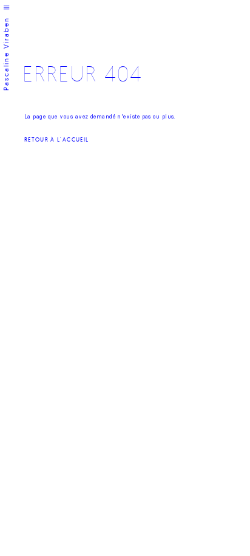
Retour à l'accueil (56, 139)
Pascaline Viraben (6, 54)
